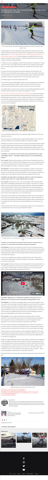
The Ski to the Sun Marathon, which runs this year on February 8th (16, 93)
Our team (18, 473)
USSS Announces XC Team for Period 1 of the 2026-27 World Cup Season (39, 441)
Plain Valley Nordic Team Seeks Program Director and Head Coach (23, 437)
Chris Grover (44, 446)
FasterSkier (13, 446)
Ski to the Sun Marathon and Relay (8, 394)
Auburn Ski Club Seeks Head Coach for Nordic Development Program (8, 442)
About (14, 473)
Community (3, 7)
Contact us (36, 473)
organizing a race (26, 392)
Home (11, 473)
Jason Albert (3, 15)
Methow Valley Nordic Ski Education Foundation (11, 392)
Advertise (23, 473)
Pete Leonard (34, 392)
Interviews (11, 7)
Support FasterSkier (30, 473)
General (7, 7)
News (15, 7)
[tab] (2, 420)
